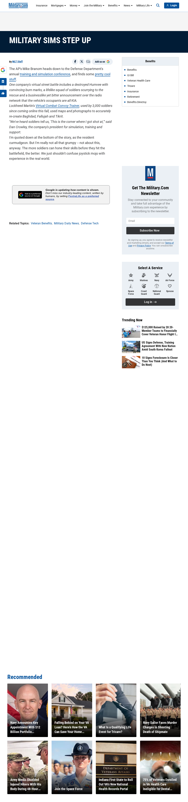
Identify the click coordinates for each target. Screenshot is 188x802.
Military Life (143, 5)
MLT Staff (17, 61)
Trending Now (132, 320)
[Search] (157, 5)
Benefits (113, 5)
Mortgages (57, 5)
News (127, 5)
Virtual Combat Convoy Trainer (57, 106)
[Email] (88, 62)
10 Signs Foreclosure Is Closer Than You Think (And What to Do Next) (160, 361)
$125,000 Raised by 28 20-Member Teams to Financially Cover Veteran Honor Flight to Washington (159, 331)
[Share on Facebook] (75, 62)
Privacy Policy (144, 245)
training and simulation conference (45, 74)
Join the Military (93, 5)
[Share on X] (82, 62)
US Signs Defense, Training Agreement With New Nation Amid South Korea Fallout (159, 346)
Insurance (41, 5)
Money (73, 5)
